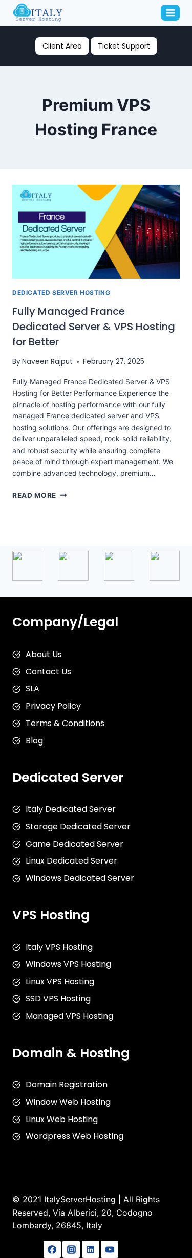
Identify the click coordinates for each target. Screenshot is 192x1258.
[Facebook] (52, 1249)
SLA (32, 688)
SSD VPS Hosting (58, 999)
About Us (44, 654)
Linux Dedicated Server (71, 861)
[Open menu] (170, 12)
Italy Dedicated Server (71, 809)
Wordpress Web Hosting (74, 1136)
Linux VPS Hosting (60, 981)
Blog (34, 741)
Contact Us (48, 672)
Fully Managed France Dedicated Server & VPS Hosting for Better (93, 326)
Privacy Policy (53, 706)
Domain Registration (67, 1084)
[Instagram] (71, 1249)
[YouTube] (109, 1249)
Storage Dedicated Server (78, 826)
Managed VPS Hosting (69, 1016)
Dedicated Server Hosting (61, 292)
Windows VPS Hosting (68, 964)
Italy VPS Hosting (59, 947)
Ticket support (124, 46)
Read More (39, 495)
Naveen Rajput (47, 361)
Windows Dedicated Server (80, 878)
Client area (62, 46)
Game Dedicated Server (74, 844)
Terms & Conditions (65, 723)
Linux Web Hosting (62, 1119)
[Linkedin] (90, 1249)
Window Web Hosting (68, 1102)
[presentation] (96, 232)
